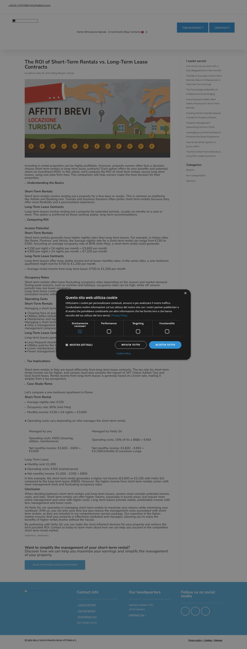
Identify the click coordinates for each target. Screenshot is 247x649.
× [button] (185, 293)
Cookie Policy (123, 353)
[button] (79, 344)
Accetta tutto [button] (165, 344)
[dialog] (123, 324)
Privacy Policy (119, 315)
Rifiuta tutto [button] (130, 344)
